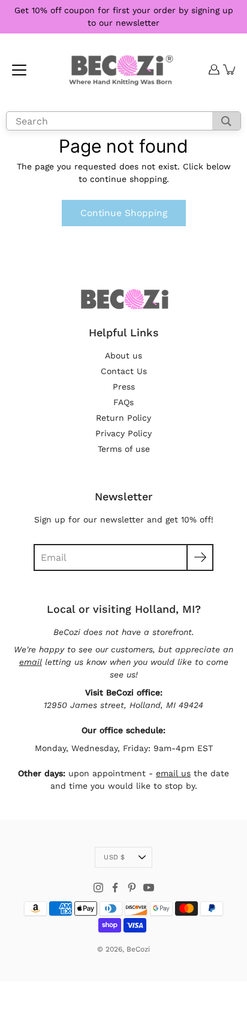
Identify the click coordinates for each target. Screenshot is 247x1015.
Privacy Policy (123, 433)
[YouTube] (148, 887)
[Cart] (229, 69)
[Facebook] (115, 887)
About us (123, 355)
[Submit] (199, 557)
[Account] (214, 69)
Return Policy (123, 418)
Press (124, 386)
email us (173, 773)
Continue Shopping (123, 213)
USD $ (114, 857)
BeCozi (138, 949)
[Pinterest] (131, 887)
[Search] (226, 121)
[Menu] (19, 70)
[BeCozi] (120, 69)
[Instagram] (98, 887)
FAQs (123, 402)
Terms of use (124, 449)
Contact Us (124, 371)
